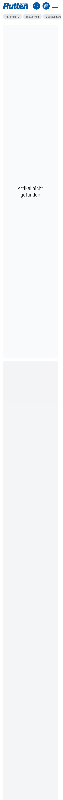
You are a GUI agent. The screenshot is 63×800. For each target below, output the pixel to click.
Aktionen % (12, 16)
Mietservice (32, 16)
